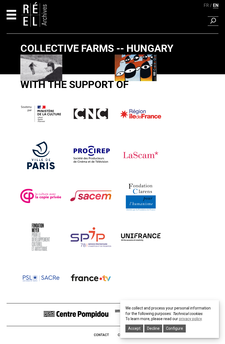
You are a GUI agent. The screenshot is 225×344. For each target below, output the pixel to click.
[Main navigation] (11, 14)
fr (206, 5)
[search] (213, 21)
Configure (174, 328)
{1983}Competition (133, 87)
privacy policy (190, 319)
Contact (101, 335)
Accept (134, 328)
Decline (153, 328)
